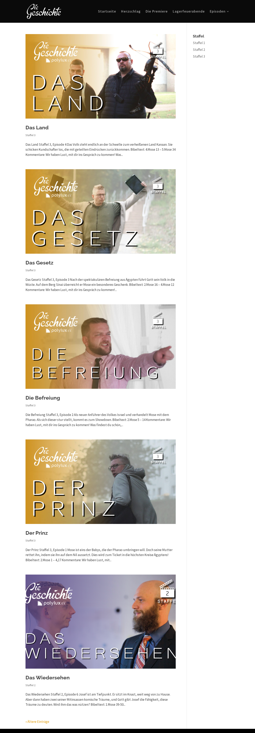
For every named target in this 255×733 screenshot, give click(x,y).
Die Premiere (157, 12)
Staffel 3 (30, 135)
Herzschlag (131, 12)
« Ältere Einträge (37, 721)
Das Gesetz (39, 263)
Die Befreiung (43, 398)
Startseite (107, 12)
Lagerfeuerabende (189, 12)
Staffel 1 (199, 43)
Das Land (37, 128)
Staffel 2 (30, 685)
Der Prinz (37, 533)
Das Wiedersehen (48, 678)
